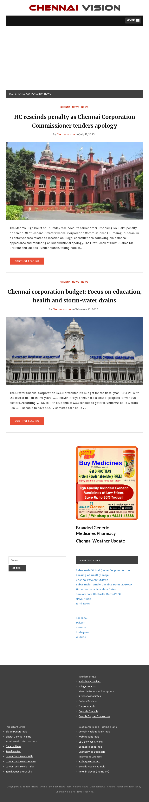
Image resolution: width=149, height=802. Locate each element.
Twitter (80, 622)
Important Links (89, 560)
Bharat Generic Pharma (18, 736)
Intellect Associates (90, 696)
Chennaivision (66, 134)
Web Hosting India (89, 736)
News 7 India (84, 599)
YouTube (81, 637)
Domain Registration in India (94, 731)
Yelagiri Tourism (87, 686)
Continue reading (29, 262)
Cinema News (13, 746)
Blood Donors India (16, 731)
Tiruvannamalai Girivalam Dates (96, 589)
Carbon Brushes (88, 701)
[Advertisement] (74, 60)
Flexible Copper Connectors (94, 716)
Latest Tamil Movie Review (21, 761)
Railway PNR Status (89, 761)
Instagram (82, 632)
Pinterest (82, 627)
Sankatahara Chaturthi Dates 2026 (98, 594)
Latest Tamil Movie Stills (19, 756)
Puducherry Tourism (89, 681)
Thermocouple (87, 706)
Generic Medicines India (92, 766)
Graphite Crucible (88, 711)
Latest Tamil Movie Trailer (20, 766)
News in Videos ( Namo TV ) (94, 771)
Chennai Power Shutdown (92, 580)
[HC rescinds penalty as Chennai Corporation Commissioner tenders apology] (74, 180)
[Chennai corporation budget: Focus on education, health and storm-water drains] (74, 350)
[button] (133, 20)
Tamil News (83, 603)
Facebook (82, 618)
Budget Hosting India (90, 746)
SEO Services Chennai (91, 741)
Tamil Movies (13, 751)
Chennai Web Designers (92, 751)
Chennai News (70, 107)
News (85, 107)
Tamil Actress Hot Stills (19, 771)
